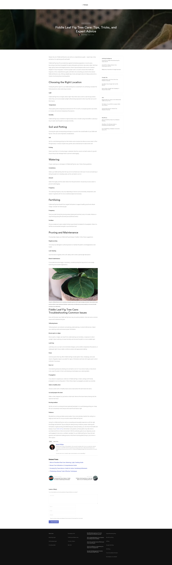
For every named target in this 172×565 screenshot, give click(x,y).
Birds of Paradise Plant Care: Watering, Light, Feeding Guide (66, 462)
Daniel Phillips (84, 34)
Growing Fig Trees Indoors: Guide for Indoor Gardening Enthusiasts (68, 468)
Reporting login (52, 537)
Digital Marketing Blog (111, 533)
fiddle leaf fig (59, 429)
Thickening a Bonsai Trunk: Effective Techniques (63, 471)
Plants (89, 23)
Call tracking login (53, 541)
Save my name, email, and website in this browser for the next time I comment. (66, 518)
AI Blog (107, 541)
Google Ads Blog (110, 545)
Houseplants (84, 23)
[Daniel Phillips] (52, 447)
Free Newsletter (52, 545)
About (50, 441)
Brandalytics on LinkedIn (111, 556)
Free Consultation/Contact (112, 552)
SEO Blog (108, 549)
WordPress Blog (109, 537)
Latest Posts (55, 441)
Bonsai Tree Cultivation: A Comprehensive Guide (63, 465)
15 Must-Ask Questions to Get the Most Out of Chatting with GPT (84, 479)
